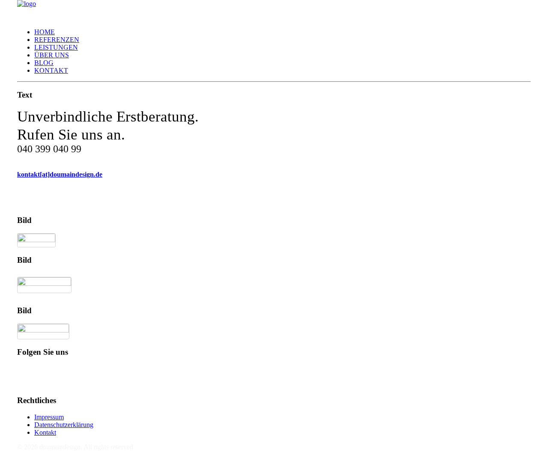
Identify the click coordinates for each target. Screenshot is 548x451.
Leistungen (56, 47)
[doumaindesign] (274, 10)
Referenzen (56, 39)
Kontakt (51, 70)
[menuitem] (282, 32)
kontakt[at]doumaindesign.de (59, 174)
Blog (44, 62)
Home (44, 32)
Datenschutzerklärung (63, 424)
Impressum (49, 417)
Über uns (51, 55)
